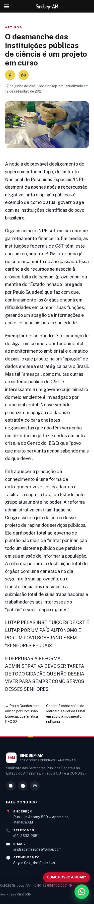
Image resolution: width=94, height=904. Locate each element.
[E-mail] (35, 786)
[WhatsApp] (23, 786)
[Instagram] (11, 786)
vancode (24, 894)
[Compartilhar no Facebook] (10, 75)
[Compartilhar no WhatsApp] (24, 75)
